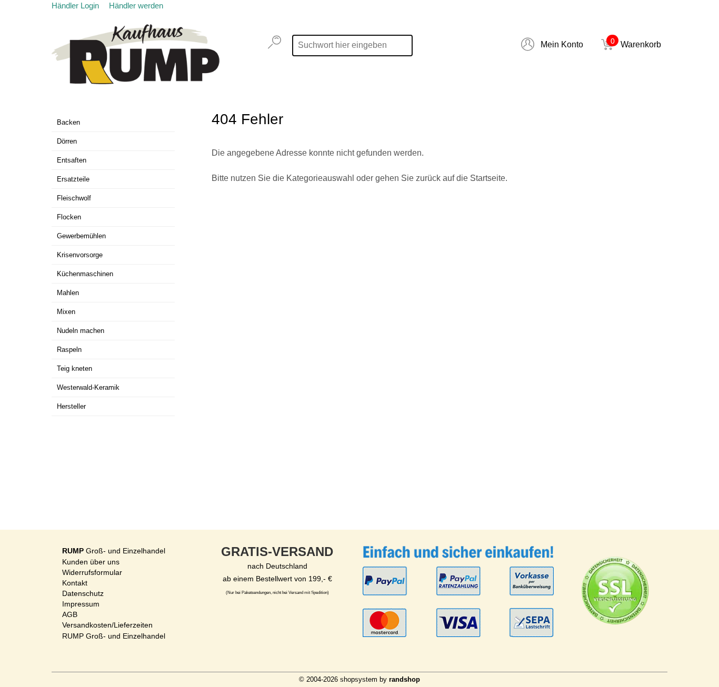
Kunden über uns (90, 562)
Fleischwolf (74, 198)
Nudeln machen (80, 331)
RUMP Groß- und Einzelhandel (113, 636)
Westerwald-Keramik (88, 387)
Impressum (80, 604)
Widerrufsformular (92, 572)
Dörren (67, 141)
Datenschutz (83, 593)
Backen (68, 122)
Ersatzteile (73, 179)
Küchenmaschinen (85, 274)
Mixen (66, 312)
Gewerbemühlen (81, 236)
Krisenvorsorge (80, 255)
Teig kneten (74, 368)
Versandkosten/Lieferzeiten (107, 625)
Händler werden (136, 5)
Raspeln (69, 349)
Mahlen (68, 293)
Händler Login (75, 5)
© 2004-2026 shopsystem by (359, 679)
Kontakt (74, 583)
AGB (69, 614)
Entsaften (71, 160)
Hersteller (71, 406)
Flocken (69, 217)
